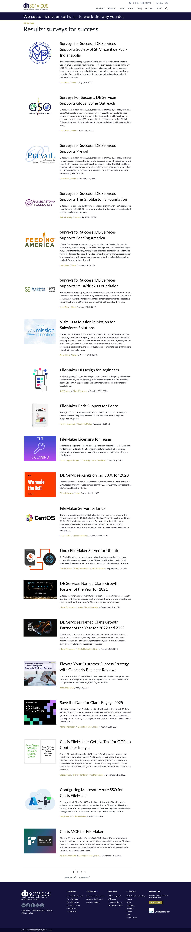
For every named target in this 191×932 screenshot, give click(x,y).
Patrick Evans (66, 568)
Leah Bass (64, 82)
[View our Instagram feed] (42, 905)
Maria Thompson (68, 607)
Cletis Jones (65, 774)
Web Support (112, 899)
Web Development (114, 896)
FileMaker (100, 8)
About (159, 8)
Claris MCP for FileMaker (82, 831)
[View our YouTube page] (28, 905)
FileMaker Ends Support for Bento (89, 405)
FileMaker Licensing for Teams (86, 439)
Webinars (149, 8)
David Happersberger (70, 460)
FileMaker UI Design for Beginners (89, 370)
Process (130, 8)
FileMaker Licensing (73, 905)
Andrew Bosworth (68, 855)
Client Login (131, 918)
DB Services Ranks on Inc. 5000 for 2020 (94, 475)
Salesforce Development (94, 899)
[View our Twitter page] (37, 905)
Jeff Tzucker (65, 391)
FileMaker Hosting (73, 902)
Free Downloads (81, 568)
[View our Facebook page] (33, 905)
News (73, 82)
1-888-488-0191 (38, 910)
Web (122, 8)
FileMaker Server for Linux (83, 508)
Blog (140, 8)
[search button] (166, 8)
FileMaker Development (75, 896)
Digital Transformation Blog (136, 896)
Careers (129, 911)
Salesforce (112, 8)
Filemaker (72, 891)
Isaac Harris (65, 535)
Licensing (85, 460)
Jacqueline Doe (67, 687)
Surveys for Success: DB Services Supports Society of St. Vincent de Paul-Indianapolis (93, 49)
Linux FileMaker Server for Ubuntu (89, 550)
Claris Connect (72, 908)
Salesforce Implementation (95, 896)
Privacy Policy (27, 913)
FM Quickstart (71, 911)
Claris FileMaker (80, 391)
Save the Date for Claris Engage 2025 (91, 702)
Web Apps (112, 891)
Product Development (115, 902)
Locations (130, 908)
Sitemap (49, 910)
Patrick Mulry (66, 217)
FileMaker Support (73, 899)
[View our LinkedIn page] (23, 905)
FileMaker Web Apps (115, 905)
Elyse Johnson (66, 493)
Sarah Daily (65, 355)
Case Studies (131, 905)
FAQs (128, 915)
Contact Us (162, 2)
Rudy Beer (65, 816)
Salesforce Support (92, 902)
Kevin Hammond (67, 424)
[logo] (35, 6)
